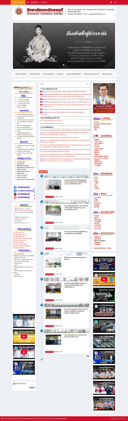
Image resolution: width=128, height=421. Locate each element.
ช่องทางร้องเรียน (21, 107)
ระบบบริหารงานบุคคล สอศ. (21, 261)
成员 (27, 2)
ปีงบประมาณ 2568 (24, 101)
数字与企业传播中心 (100, 241)
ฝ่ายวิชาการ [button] (60, 74)
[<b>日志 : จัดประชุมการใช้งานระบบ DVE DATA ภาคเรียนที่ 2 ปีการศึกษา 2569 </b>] (53, 339)
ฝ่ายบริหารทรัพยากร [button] (48, 74)
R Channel (17, 274)
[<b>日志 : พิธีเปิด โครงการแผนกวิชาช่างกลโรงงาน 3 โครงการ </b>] (53, 262)
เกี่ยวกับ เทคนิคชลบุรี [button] (21, 74)
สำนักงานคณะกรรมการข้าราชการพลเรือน (22, 272)
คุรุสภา (16, 265)
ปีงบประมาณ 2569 (24, 103)
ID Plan (19, 131)
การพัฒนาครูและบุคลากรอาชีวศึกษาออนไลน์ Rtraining (25, 134)
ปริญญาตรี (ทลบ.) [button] (107, 74)
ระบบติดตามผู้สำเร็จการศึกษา (25, 114)
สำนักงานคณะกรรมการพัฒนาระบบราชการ (23, 268)
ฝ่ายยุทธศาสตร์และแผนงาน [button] (91, 74)
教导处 (96, 218)
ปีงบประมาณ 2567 (24, 100)
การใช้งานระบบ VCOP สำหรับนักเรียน (25, 154)
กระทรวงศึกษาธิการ (19, 254)
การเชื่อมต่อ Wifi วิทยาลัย (23, 151)
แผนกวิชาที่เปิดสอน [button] (35, 74)
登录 (115, 2)
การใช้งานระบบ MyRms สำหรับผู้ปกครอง (26, 147)
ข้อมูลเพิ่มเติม (34, 2)
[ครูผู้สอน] (24, 87)
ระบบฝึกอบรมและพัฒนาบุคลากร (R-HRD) (26, 138)
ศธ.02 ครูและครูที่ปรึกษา (23, 127)
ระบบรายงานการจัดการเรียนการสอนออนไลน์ (25, 117)
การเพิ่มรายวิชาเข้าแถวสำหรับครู (25, 149)
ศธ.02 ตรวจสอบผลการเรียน (25, 129)
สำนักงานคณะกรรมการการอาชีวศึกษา (24, 256)
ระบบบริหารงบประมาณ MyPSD (25, 120)
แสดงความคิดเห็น (21, 105)
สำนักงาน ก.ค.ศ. (18, 263)
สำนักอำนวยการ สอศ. (20, 258)
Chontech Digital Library (24, 125)
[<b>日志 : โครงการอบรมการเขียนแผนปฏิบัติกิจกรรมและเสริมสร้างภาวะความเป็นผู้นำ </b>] (53, 236)
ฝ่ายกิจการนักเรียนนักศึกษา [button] (74, 74)
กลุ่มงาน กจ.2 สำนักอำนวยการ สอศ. (23, 260)
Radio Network (18, 276)
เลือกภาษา (44, 2)
